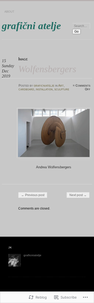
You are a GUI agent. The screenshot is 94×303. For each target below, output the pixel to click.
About (9, 11)
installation (44, 89)
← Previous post (32, 195)
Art (61, 85)
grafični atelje (31, 25)
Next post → (78, 195)
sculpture (61, 89)
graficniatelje (44, 85)
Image (23, 59)
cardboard (26, 89)
